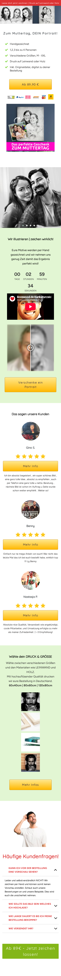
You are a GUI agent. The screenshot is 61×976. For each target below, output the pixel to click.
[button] (23, 225)
